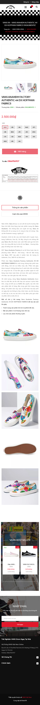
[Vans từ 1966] (20, 198)
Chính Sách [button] (6, 663)
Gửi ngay (20, 624)
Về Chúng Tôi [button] (7, 657)
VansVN (24, 700)
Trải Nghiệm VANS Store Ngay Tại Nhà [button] (16, 639)
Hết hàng (22, 151)
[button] (20, 668)
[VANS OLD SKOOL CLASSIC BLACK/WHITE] (29, 554)
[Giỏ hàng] (31, 7)
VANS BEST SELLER (20, 540)
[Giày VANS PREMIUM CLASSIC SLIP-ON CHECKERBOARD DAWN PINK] (11, 554)
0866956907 (13, 161)
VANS (11, 566)
